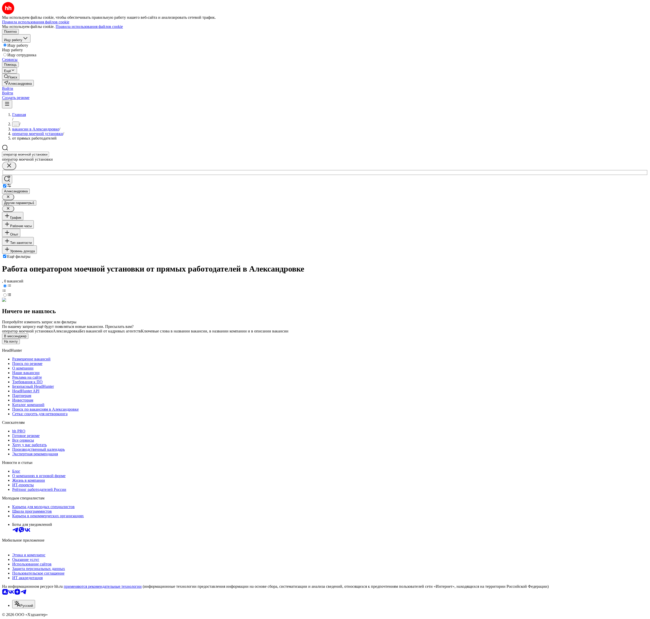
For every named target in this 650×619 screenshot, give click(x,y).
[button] (7, 88)
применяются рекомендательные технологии (103, 586)
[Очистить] (9, 166)
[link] (10, 77)
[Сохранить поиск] (7, 179)
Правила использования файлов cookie (89, 26)
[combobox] (25, 154)
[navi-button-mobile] (7, 104)
